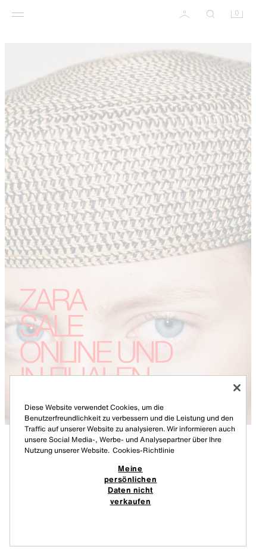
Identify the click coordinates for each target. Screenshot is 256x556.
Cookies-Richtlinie (143, 450)
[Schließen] (237, 388)
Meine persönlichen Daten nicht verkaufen (130, 484)
